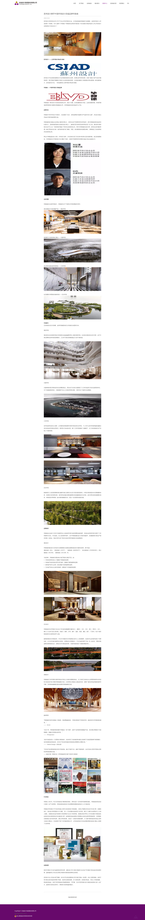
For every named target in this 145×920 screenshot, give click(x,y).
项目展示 (97, 3)
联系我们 (121, 3)
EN (128, 3)
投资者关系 (113, 3)
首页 (74, 3)
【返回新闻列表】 (72, 897)
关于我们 (81, 3)
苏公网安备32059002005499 (24, 916)
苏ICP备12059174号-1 (20, 913)
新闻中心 (104, 3)
